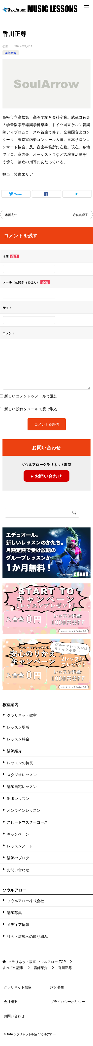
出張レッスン (18, 798)
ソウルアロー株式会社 (25, 900)
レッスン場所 (18, 727)
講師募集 (14, 912)
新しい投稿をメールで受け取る (31, 408)
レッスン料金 (18, 738)
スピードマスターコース (27, 822)
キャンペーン (18, 834)
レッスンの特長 (20, 762)
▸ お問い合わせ (46, 476)
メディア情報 (18, 924)
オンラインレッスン (23, 810)
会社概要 (11, 1001)
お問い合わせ (18, 869)
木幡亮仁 (11, 214)
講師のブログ (18, 857)
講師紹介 (11, 53)
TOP (37, 962)
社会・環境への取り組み (27, 936)
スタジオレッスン (22, 774)
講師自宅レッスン (22, 786)
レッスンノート (20, 845)
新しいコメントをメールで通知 (31, 395)
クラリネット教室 (22, 715)
